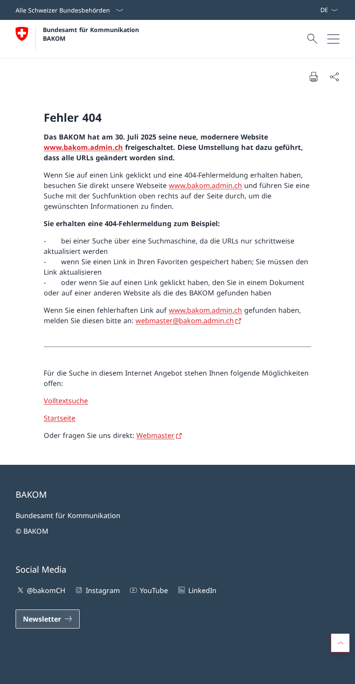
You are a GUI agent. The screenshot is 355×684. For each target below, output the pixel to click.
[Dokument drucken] (313, 76)
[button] (340, 642)
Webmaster (155, 435)
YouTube (154, 590)
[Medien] (309, 10)
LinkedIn (202, 590)
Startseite (59, 418)
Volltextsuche (66, 400)
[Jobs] (313, 10)
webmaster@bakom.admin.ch (185, 320)
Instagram (102, 590)
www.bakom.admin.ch (83, 147)
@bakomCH (46, 590)
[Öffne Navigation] (333, 39)
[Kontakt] (306, 10)
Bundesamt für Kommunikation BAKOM (93, 34)
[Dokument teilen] (334, 76)
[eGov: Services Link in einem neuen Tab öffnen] (316, 10)
